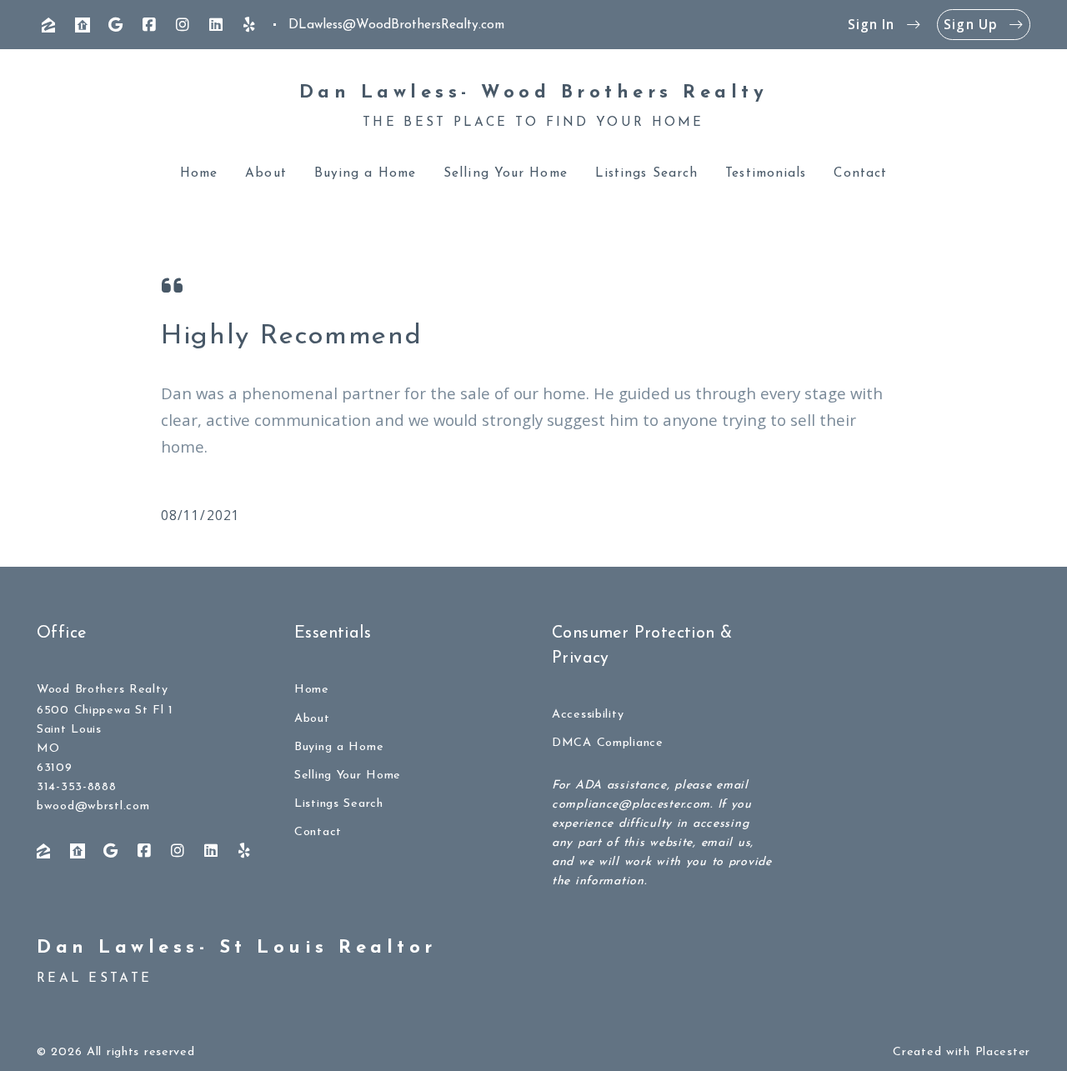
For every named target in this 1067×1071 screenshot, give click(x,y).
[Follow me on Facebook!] (149, 25)
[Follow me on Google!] (115, 25)
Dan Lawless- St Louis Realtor (237, 948)
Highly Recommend (291, 336)
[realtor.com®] (82, 25)
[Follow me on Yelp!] (249, 25)
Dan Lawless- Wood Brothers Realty (534, 93)
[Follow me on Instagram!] (182, 25)
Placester (1002, 1052)
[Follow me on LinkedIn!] (215, 25)
